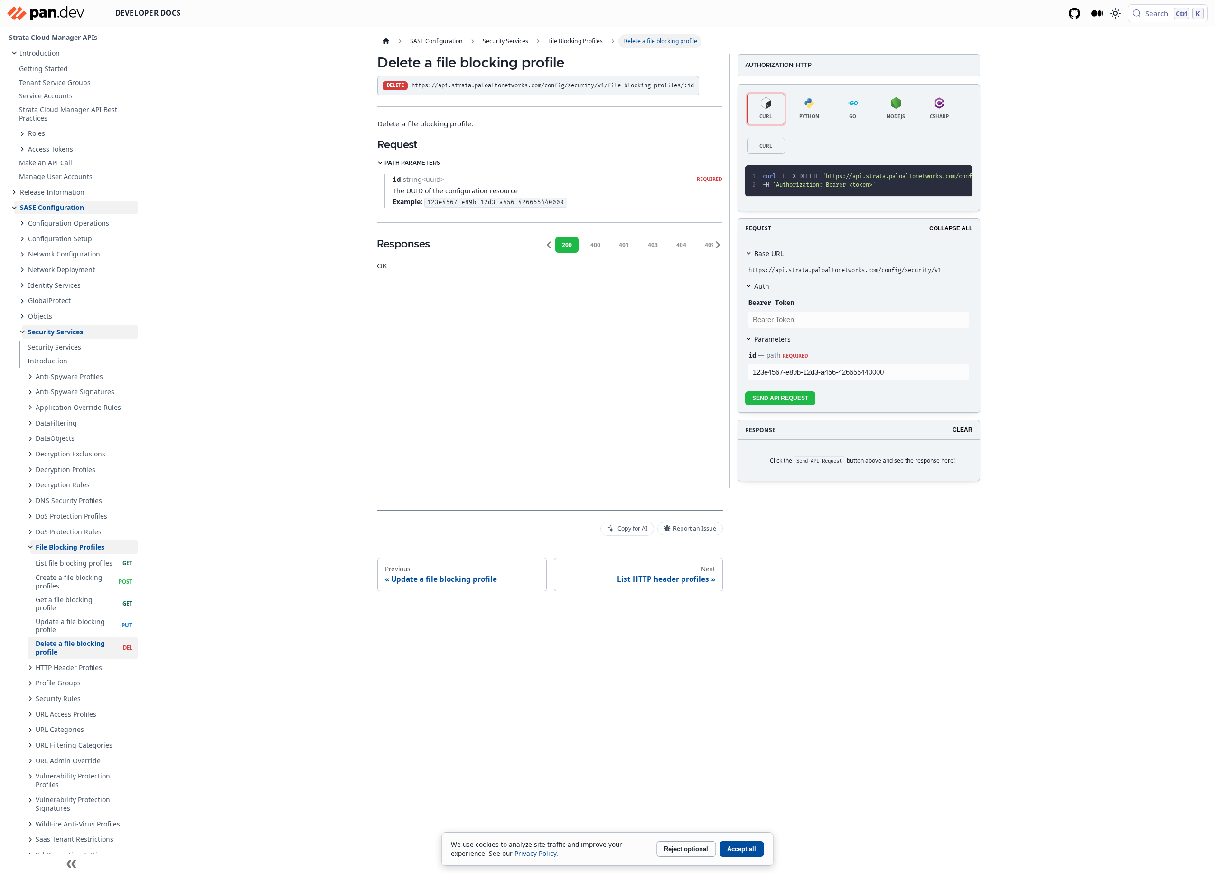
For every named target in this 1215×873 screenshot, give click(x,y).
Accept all (741, 849)
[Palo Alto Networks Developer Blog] (1097, 13)
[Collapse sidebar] (71, 863)
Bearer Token (771, 303)
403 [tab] (653, 245)
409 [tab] (710, 245)
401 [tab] (624, 245)
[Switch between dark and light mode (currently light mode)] (1115, 13)
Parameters (772, 338)
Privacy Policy (535, 853)
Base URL (769, 253)
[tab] (766, 109)
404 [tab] (681, 245)
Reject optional (686, 849)
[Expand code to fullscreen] (961, 176)
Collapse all (950, 228)
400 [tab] (595, 245)
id (752, 355)
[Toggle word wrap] (928, 176)
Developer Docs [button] (148, 13)
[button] (76, 53)
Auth (761, 286)
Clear (962, 430)
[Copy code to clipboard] (944, 176)
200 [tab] (567, 245)
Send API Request (780, 398)
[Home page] (385, 41)
